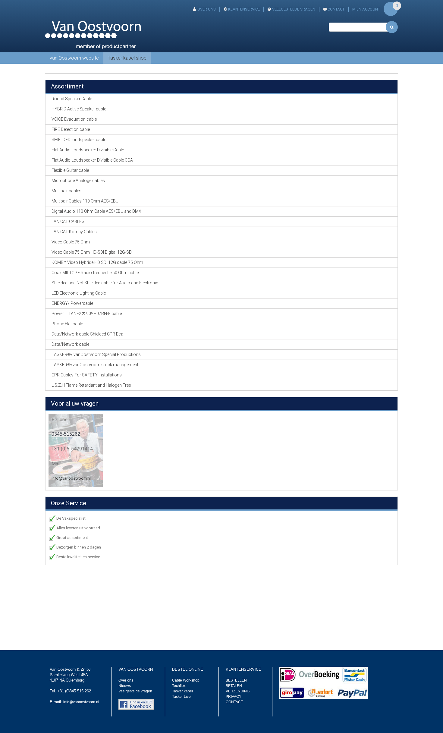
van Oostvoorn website (74, 58)
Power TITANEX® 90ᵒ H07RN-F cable (87, 313)
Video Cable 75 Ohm (71, 242)
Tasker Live (181, 696)
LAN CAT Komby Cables (74, 231)
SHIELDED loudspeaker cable (79, 139)
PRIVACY (233, 696)
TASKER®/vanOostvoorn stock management (95, 364)
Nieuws (124, 686)
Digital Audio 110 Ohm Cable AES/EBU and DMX (96, 211)
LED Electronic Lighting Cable (79, 293)
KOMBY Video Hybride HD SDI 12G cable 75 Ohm (97, 262)
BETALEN (234, 686)
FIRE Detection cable (71, 129)
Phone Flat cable (67, 323)
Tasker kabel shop (127, 58)
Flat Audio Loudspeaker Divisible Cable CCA (92, 160)
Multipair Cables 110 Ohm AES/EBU (85, 201)
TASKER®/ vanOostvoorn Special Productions (96, 354)
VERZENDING (238, 691)
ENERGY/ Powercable (72, 303)
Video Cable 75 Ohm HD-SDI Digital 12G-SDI (92, 252)
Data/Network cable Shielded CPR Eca (87, 334)
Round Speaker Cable (72, 98)
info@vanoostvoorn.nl (71, 478)
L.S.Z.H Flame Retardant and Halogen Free (91, 385)
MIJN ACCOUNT (366, 9)
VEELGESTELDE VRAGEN (293, 9)
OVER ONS (206, 9)
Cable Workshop (186, 680)
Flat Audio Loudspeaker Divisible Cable (88, 149)
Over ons (125, 680)
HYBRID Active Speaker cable (79, 109)
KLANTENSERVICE (244, 9)
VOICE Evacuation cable (74, 119)
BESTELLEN (236, 680)
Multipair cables (66, 190)
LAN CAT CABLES (68, 221)
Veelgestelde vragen (135, 691)
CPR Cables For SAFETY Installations (87, 375)
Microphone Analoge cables (78, 180)
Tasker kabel (182, 691)
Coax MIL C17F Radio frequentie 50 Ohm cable (95, 272)
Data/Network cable (70, 344)
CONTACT (336, 9)
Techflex (179, 686)
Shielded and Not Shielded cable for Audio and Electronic (105, 282)
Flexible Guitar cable (70, 170)
